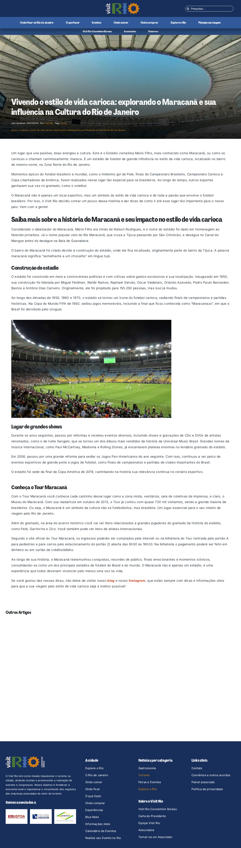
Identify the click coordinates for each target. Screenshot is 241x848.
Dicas (64, 123)
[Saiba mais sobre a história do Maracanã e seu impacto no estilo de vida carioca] (91, 321)
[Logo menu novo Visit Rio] (123, 4)
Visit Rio (48, 123)
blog (110, 580)
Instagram (137, 580)
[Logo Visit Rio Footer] (25, 758)
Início (14, 130)
